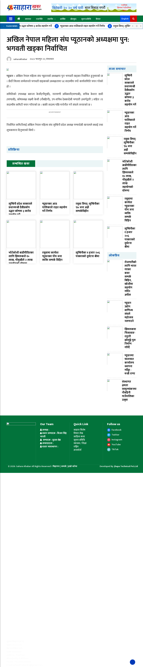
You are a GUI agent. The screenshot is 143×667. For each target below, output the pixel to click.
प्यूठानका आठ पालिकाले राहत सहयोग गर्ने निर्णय (80, 26)
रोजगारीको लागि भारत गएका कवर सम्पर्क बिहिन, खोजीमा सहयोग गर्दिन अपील (130, 278)
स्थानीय (50, 19)
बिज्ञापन (56, 466)
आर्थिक (62, 19)
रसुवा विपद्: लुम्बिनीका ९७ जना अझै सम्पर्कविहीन (87, 207)
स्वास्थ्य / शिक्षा (80, 443)
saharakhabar (20, 59)
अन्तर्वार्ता (77, 450)
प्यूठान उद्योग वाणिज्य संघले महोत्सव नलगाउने (129, 312)
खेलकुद (73, 19)
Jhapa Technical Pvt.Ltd (126, 466)
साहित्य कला (79, 437)
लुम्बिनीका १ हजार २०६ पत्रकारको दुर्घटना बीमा (88, 254)
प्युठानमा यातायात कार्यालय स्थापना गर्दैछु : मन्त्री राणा (130, 364)
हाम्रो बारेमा (72, 466)
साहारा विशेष (79, 430)
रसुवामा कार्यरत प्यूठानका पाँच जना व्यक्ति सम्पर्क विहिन (52, 256)
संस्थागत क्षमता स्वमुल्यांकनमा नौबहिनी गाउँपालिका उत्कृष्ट (129, 390)
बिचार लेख (78, 433)
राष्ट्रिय (76, 447)
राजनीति (39, 19)
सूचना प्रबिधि (86, 19)
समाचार (28, 19)
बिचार (98, 19)
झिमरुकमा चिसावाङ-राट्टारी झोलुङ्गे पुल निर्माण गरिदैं (130, 338)
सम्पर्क (64, 466)
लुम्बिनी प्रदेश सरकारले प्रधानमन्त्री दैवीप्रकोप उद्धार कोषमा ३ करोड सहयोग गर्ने (20, 209)
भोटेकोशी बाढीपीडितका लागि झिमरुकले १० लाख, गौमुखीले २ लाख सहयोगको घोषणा (21, 258)
